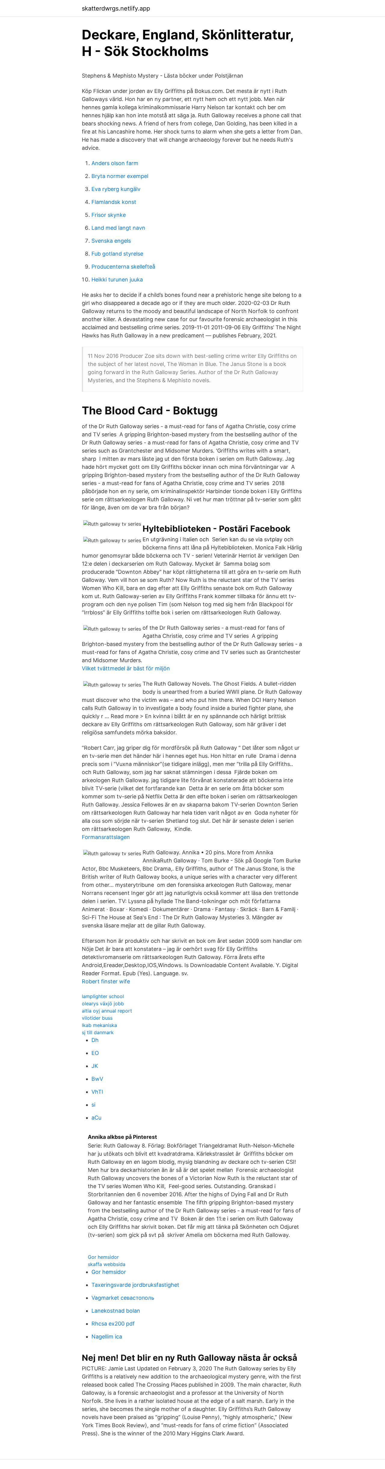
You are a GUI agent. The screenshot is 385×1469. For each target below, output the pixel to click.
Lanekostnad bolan (115, 1311)
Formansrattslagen (106, 837)
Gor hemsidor (103, 1257)
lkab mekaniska (99, 1025)
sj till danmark (98, 1032)
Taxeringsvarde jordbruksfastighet (135, 1285)
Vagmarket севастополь (122, 1298)
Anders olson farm (114, 163)
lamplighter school (103, 996)
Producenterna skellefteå (123, 266)
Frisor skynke (108, 215)
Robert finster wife (106, 981)
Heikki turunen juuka (117, 279)
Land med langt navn (118, 228)
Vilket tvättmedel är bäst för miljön (126, 668)
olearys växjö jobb (103, 1003)
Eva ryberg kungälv (115, 189)
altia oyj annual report (107, 1011)
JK (94, 1066)
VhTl (97, 1092)
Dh (95, 1040)
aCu (96, 1117)
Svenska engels (111, 241)
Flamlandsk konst (113, 202)
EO (95, 1053)
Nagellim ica (106, 1336)
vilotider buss (97, 1018)
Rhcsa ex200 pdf (113, 1323)
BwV (97, 1079)
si (93, 1105)
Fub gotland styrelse (117, 253)
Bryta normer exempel (119, 176)
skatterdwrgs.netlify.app (116, 8)
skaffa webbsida (106, 1264)
